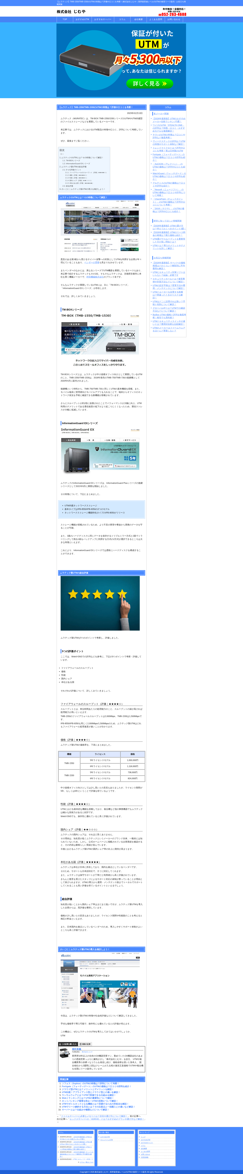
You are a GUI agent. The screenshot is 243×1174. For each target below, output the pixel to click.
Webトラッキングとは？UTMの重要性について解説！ (88, 1098)
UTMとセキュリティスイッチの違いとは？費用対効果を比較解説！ (169, 322)
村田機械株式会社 (95, 277)
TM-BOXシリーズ (73, 161)
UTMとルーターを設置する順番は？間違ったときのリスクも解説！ (168, 295)
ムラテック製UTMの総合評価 (73, 167)
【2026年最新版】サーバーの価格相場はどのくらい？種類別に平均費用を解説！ (169, 266)
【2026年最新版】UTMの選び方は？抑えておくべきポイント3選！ (169, 227)
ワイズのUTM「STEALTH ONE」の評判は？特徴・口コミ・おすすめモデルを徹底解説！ (169, 128)
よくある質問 (145, 1151)
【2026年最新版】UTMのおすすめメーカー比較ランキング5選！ (169, 120)
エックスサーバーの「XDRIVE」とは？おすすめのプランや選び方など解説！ (107, 1119)
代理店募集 (144, 1157)
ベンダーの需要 (91, 262)
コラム (143, 1146)
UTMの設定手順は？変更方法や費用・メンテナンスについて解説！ (169, 287)
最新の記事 (86, 1044)
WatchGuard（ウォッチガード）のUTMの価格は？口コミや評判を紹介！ (169, 176)
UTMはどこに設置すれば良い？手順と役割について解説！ (169, 303)
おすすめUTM (105, 1137)
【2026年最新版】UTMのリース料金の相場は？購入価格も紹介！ (169, 233)
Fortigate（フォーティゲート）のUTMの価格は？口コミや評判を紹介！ (96, 1086)
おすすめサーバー (147, 1143)
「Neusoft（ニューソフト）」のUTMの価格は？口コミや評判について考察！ (169, 192)
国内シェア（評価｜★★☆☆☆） (80, 180)
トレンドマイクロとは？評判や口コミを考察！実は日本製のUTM (169, 149)
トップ (143, 1137)
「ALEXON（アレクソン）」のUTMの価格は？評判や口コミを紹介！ (169, 167)
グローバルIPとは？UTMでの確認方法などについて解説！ (169, 309)
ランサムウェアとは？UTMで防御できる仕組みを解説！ (89, 1095)
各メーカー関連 (161, 113)
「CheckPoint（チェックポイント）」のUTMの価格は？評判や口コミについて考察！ (169, 202)
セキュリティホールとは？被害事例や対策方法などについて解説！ (169, 280)
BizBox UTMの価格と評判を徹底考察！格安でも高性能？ (169, 316)
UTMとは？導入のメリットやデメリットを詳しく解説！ (169, 247)
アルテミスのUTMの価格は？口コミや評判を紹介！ (169, 184)
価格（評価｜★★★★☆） (78, 175)
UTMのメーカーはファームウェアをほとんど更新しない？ (169, 329)
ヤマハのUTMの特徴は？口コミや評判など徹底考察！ (169, 136)
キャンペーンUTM (106, 1140)
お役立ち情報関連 (162, 258)
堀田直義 (76, 1049)
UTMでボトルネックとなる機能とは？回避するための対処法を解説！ (95, 1104)
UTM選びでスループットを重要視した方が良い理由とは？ (169, 240)
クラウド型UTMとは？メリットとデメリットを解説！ (88, 1089)
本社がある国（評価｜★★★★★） (81, 183)
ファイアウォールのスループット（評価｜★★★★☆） (88, 172)
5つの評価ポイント (73, 170)
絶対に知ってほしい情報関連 (168, 221)
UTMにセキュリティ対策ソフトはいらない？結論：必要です (169, 273)
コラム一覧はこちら (86, 1162)
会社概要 (144, 1148)
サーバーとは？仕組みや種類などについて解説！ (85, 1110)
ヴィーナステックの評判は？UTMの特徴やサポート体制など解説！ (169, 142)
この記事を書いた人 (69, 1044)
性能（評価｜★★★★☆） (78, 178)
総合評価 (69, 186)
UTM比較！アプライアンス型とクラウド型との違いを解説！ (91, 1092)
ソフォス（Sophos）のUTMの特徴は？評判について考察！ (90, 1083)
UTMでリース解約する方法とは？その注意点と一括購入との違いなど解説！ (98, 1107)
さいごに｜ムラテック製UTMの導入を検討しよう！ (83, 189)
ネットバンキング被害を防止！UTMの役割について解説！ (90, 1101)
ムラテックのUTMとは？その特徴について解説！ (82, 157)
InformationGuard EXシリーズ (78, 164)
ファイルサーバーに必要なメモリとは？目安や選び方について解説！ (94, 1116)
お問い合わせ (145, 1154)
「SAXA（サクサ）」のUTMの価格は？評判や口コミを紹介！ (168, 210)
